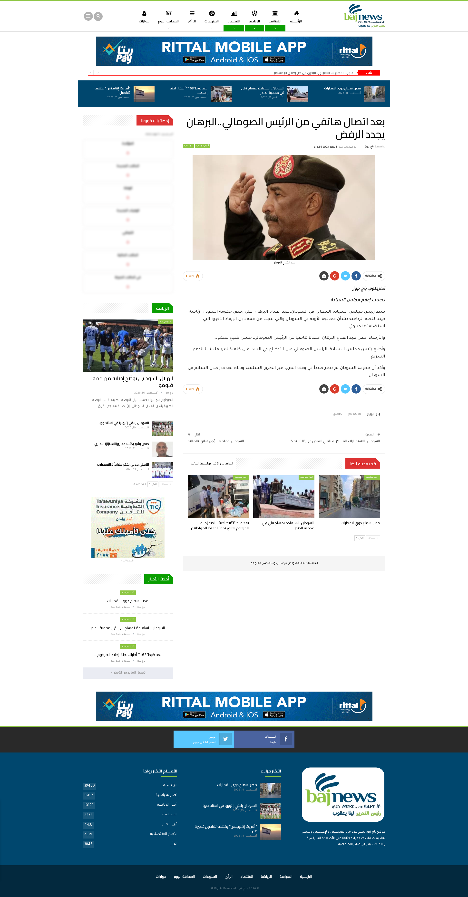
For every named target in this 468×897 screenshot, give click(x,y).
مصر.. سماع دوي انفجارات (342, 88)
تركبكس (281, 563)
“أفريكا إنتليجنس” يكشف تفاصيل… (112, 90)
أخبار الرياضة (165, 322)
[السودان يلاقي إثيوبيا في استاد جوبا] (162, 428)
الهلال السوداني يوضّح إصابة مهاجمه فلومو (133, 382)
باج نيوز (241, 888)
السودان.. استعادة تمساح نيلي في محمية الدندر (262, 90)
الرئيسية (296, 21)
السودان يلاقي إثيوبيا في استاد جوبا (123, 423)
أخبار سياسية (202, 146)
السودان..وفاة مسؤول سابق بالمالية (216, 440)
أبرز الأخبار (169, 825)
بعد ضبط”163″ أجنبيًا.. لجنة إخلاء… (188, 90)
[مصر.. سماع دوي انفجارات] (374, 94)
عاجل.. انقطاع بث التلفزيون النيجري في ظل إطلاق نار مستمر (313, 73)
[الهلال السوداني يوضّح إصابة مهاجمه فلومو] (128, 345)
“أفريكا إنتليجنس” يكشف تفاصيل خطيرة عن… (226, 828)
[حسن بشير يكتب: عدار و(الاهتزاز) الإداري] (162, 449)
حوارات (144, 21)
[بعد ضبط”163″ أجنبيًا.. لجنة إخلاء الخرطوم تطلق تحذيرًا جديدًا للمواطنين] (221, 94)
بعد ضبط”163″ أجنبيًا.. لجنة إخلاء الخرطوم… (128, 654)
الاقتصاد (233, 21)
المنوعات (212, 21)
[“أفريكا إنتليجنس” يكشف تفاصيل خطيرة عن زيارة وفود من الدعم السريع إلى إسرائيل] (144, 94)
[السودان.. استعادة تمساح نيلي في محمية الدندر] (297, 94)
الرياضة (254, 21)
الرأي (192, 21)
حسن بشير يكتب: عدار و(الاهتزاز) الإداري (121, 444)
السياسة (275, 21)
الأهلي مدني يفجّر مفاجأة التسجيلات (123, 464)
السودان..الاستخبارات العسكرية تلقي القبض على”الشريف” (335, 440)
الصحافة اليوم (168, 21)
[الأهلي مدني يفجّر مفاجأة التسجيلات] (162, 470)
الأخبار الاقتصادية (163, 834)
